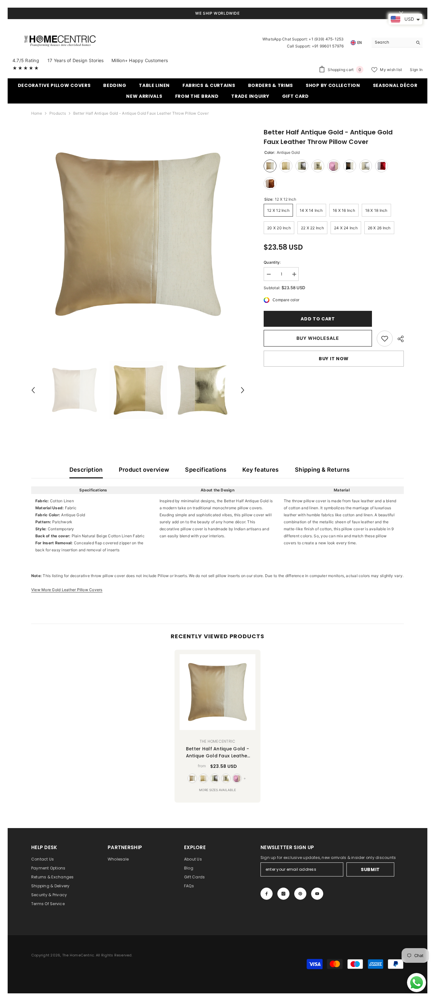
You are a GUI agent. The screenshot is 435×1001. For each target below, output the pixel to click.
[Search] (397, 42)
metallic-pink (237, 778)
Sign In (416, 69)
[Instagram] (283, 894)
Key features (260, 469)
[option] (138, 234)
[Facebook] (266, 894)
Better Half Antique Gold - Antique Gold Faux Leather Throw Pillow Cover (217, 752)
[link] (385, 339)
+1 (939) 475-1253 (326, 39)
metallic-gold (226, 778)
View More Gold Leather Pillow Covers (67, 589)
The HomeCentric (218, 741)
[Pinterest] (300, 894)
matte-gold (203, 778)
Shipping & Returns (322, 469)
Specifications (205, 469)
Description (86, 469)
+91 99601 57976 (328, 46)
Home (36, 113)
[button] (33, 390)
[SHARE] (398, 339)
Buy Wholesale (317, 338)
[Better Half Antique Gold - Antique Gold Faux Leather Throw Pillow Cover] (217, 692)
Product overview (144, 469)
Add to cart (316, 319)
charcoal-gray (214, 778)
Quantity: (272, 262)
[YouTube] (317, 894)
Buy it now (334, 358)
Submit (370, 869)
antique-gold (192, 778)
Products (57, 113)
